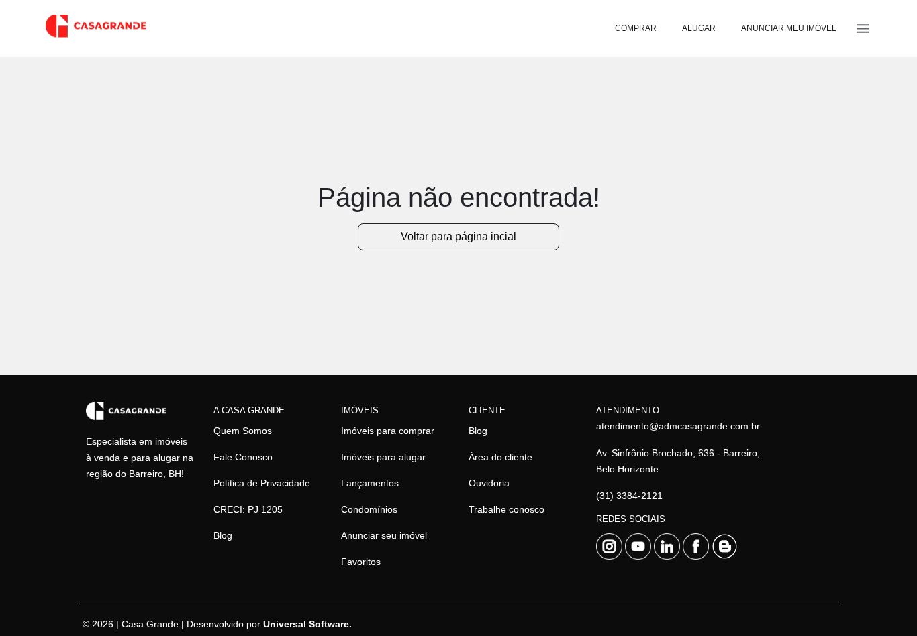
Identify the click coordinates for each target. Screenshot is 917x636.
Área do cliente (500, 457)
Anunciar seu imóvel (384, 535)
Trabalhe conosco (506, 509)
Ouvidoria (489, 483)
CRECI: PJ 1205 (248, 509)
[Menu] (863, 28)
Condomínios (369, 509)
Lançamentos (370, 483)
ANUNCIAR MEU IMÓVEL (788, 28)
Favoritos (361, 561)
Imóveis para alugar (383, 457)
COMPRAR (636, 28)
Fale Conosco (243, 457)
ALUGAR (699, 28)
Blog (222, 535)
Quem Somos (242, 430)
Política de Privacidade (261, 483)
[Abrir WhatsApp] (883, 602)
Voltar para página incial (458, 236)
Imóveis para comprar (387, 430)
